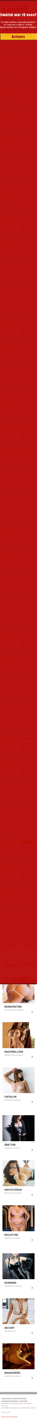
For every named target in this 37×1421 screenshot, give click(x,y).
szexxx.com (22, 1403)
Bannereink (14, 1417)
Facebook (5, 1417)
